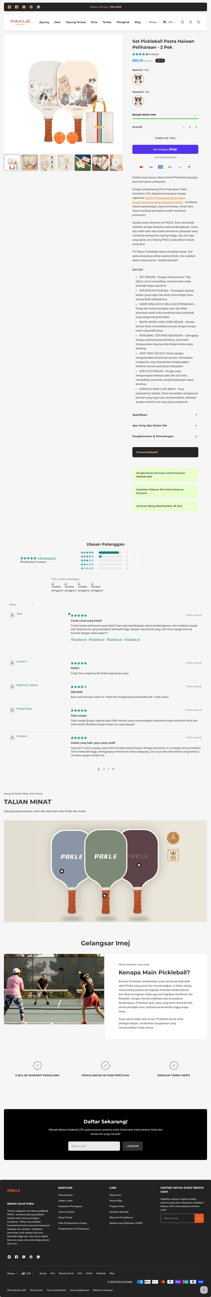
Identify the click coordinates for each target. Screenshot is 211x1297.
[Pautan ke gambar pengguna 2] (97, 645)
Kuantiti (137, 126)
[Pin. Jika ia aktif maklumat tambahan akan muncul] (62, 871)
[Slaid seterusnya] (116, 163)
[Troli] (198, 22)
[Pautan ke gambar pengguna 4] (132, 645)
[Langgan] (199, 1218)
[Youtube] (24, 7)
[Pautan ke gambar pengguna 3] (114, 645)
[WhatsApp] (38, 7)
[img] (79, 615)
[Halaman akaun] (191, 22)
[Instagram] (9, 7)
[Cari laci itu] (183, 22)
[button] (140, 54)
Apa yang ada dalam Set (149, 425)
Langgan (133, 1146)
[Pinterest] (31, 7)
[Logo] (20, 22)
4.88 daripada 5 (47, 558)
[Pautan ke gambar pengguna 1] (79, 645)
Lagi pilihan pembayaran (165, 157)
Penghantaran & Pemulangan (153, 436)
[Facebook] (16, 7)
